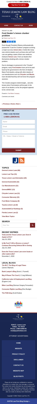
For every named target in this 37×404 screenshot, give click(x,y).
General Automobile (10, 182)
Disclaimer (18, 360)
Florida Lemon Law (10, 212)
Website (18, 348)
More (31, 25)
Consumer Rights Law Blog (12, 289)
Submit (18, 150)
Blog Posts (19, 376)
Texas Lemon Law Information (14, 178)
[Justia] (15, 160)
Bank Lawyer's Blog (9, 271)
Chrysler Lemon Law (11, 193)
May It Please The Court (10, 275)
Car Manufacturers (10, 185)
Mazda (31, 74)
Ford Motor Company (13, 93)
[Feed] (21, 160)
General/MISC (8, 189)
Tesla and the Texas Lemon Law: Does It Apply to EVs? (16, 236)
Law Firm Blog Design (18, 401)
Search (32, 225)
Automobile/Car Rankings (12, 209)
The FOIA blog (7, 293)
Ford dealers (16, 67)
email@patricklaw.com (19, 331)
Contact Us (18, 25)
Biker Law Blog (7, 285)
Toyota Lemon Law (10, 205)
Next (18, 104)
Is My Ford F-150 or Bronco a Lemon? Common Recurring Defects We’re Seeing (17, 244)
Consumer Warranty (10, 197)
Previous (6, 104)
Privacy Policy (18, 354)
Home (6, 25)
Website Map (18, 371)
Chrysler (23, 74)
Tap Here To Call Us (18, 5)
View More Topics (8, 216)
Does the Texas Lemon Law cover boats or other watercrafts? (17, 253)
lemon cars (13, 57)
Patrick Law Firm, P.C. (24, 396)
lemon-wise (18, 50)
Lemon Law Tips (9, 174)
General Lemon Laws (11, 170)
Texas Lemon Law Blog (18, 15)
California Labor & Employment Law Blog (17, 279)
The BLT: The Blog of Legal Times (14, 265)
